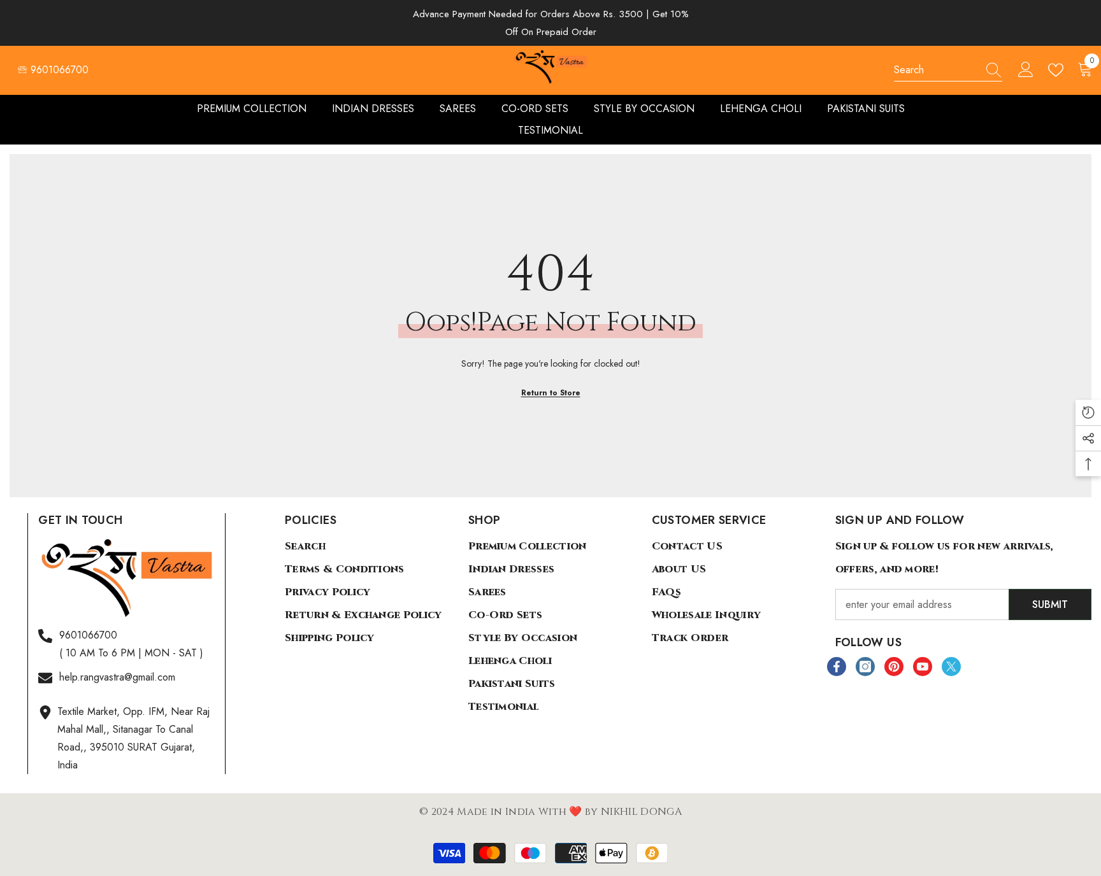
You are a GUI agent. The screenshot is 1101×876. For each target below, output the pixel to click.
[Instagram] (865, 666)
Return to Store (550, 393)
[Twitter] (951, 666)
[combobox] (936, 70)
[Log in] (1025, 70)
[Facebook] (836, 666)
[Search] (948, 70)
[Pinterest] (893, 666)
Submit (1050, 604)
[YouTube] (922, 666)
